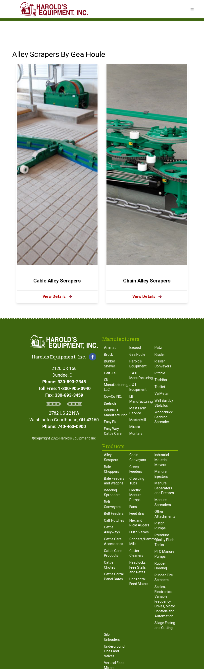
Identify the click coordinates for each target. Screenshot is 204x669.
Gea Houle (137, 354)
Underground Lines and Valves (114, 651)
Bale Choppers (111, 469)
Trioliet (159, 387)
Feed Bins (137, 513)
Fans (133, 507)
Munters (136, 433)
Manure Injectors (161, 474)
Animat (110, 348)
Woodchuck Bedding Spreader (163, 417)
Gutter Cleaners (136, 553)
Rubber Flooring (160, 565)
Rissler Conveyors (162, 363)
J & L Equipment (138, 387)
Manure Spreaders (162, 502)
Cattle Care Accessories (113, 541)
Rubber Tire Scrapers (163, 577)
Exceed (135, 348)
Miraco (134, 427)
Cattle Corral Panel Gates (114, 576)
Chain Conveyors (137, 457)
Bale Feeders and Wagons (114, 480)
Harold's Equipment (138, 363)
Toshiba (160, 380)
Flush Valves (139, 532)
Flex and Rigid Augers (139, 522)
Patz (158, 348)
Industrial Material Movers (161, 460)
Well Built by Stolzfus (163, 402)
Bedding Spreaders (112, 492)
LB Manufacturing (140, 398)
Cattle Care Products (113, 553)
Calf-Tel (110, 373)
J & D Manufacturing (140, 375)
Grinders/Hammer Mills (140, 541)
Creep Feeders (135, 469)
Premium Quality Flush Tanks (164, 540)
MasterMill (137, 420)
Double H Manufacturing (114, 412)
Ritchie (159, 373)
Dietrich (110, 403)
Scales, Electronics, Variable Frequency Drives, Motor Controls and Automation (164, 601)
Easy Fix (110, 422)
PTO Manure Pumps (164, 554)
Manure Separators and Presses (164, 488)
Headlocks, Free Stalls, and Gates (138, 567)
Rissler (159, 354)
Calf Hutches (114, 520)
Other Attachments (164, 514)
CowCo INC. (113, 396)
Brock (108, 354)
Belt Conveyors (112, 504)
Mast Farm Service (137, 410)
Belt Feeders (114, 513)
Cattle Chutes (109, 564)
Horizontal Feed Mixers (138, 581)
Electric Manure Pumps (135, 495)
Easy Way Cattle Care (113, 431)
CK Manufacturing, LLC (114, 385)
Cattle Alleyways (112, 529)
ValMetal (161, 393)
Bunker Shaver (109, 363)
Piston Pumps (160, 525)
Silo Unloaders (112, 636)
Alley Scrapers (111, 457)
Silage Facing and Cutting (164, 625)
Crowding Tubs (136, 480)
